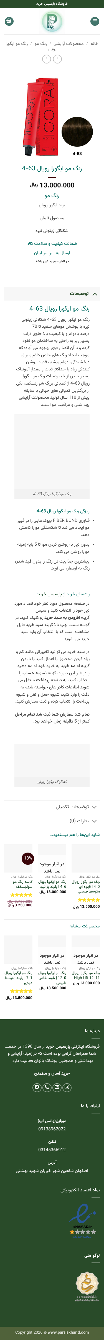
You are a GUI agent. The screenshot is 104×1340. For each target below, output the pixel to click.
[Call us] (47, 1087)
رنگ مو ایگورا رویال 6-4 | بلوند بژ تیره (52, 884)
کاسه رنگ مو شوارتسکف (22, 884)
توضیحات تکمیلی (72, 807)
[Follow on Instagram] (67, 1087)
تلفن (52, 1142)
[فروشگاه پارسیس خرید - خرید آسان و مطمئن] (52, 21)
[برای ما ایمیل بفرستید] (57, 1087)
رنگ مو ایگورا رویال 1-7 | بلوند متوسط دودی (18, 978)
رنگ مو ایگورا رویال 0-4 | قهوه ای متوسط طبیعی (86, 886)
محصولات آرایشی (69, 43)
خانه (94, 43)
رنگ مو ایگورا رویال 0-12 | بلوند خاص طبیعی (52, 978)
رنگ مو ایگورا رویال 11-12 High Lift (86, 975)
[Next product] (57, 59)
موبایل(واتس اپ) (52, 1121)
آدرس (52, 1163)
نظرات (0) (79, 821)
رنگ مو (41, 43)
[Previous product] (46, 59)
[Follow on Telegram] (37, 1087)
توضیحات (79, 294)
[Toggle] (94, 294)
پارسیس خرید (50, 594)
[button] (94, 21)
